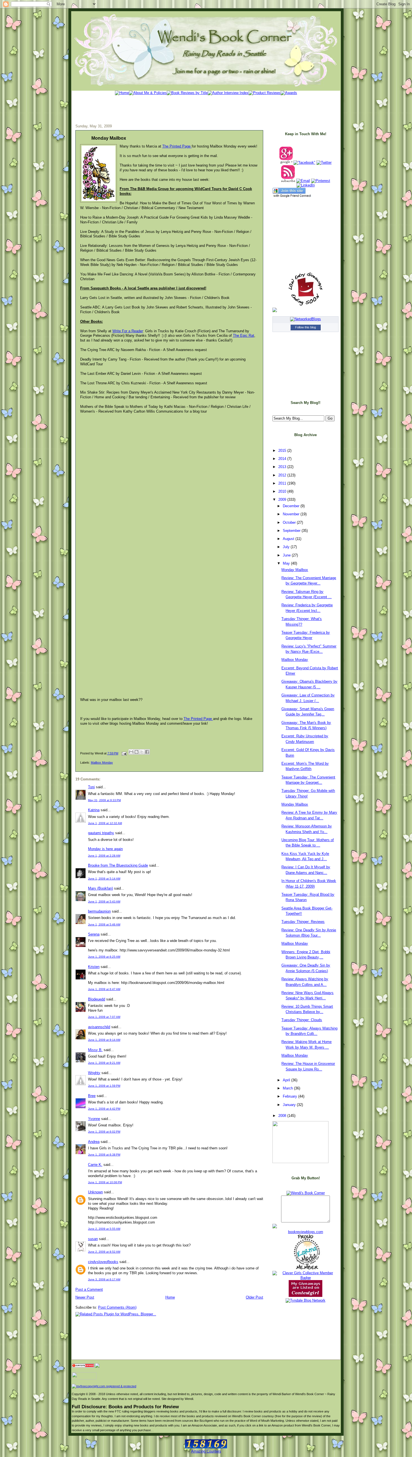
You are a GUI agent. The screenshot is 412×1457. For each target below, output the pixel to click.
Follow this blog (305, 327)
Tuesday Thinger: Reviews (303, 922)
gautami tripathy (101, 833)
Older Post (254, 1297)
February (290, 1096)
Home (170, 1297)
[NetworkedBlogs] (305, 319)
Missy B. (95, 1050)
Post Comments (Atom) (117, 1307)
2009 (282, 499)
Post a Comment (89, 1289)
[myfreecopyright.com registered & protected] (104, 1386)
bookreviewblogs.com (305, 1232)
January (290, 1105)
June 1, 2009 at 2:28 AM (104, 855)
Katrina (93, 810)
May (287, 563)
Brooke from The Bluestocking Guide (118, 865)
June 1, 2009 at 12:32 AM (105, 823)
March (288, 1088)
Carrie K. (95, 1165)
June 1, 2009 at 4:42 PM (104, 1108)
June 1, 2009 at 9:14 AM (104, 1039)
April (287, 1080)
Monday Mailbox (108, 138)
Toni (91, 787)
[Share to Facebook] (147, 752)
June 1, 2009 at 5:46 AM (104, 924)
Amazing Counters (206, 1451)
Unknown (95, 1192)
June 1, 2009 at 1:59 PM (104, 1085)
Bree (92, 1096)
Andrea (93, 1142)
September (292, 530)
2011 (282, 483)
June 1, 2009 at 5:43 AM (104, 901)
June (287, 555)
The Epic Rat (243, 335)
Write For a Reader (127, 331)
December (291, 506)
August (289, 539)
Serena (93, 934)
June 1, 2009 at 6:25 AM (104, 956)
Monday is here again (105, 849)
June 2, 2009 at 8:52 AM (104, 1251)
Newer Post (84, 1297)
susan (93, 1239)
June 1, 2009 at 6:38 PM (104, 1154)
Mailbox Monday (102, 762)
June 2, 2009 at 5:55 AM (104, 1228)
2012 (282, 475)
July (287, 547)
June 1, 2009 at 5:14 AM (104, 878)
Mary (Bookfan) (100, 888)
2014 (282, 459)
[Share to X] (142, 752)
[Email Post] (124, 753)
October (290, 522)
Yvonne (94, 1119)
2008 (282, 1116)
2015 (282, 450)
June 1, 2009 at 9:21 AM (104, 1062)
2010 (282, 491)
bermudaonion (99, 911)
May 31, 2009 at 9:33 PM (104, 800)
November (291, 514)
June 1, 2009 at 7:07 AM (104, 1016)
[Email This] (131, 752)
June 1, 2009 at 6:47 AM (104, 989)
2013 (282, 467)
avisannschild (99, 1027)
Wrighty (94, 1073)
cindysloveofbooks (103, 1262)
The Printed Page (177, 146)
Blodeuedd (96, 999)
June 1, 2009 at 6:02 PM (104, 1131)
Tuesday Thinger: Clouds (301, 1020)
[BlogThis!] (136, 752)
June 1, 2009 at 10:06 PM (105, 1182)
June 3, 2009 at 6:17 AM (104, 1279)
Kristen (93, 967)
